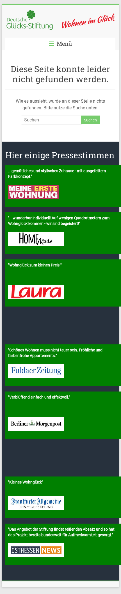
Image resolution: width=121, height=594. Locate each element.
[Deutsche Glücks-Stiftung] (60, 12)
